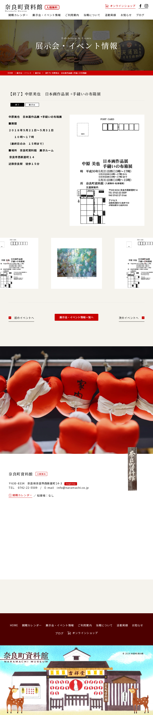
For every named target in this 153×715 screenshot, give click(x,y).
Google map (70, 484)
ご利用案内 (72, 15)
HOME (10, 73)
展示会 (38, 73)
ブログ (140, 15)
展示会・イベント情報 (46, 15)
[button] (9, 261)
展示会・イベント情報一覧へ (76, 317)
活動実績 (110, 15)
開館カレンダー (18, 15)
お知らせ (126, 15)
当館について (104, 625)
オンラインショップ (122, 6)
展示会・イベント (24, 73)
